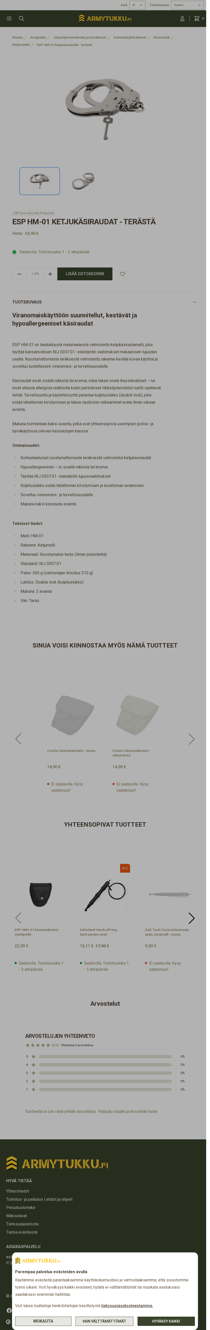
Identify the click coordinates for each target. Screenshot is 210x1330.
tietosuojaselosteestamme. (127, 1305)
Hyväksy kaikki (166, 1321)
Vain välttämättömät (104, 1321)
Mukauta (43, 1321)
